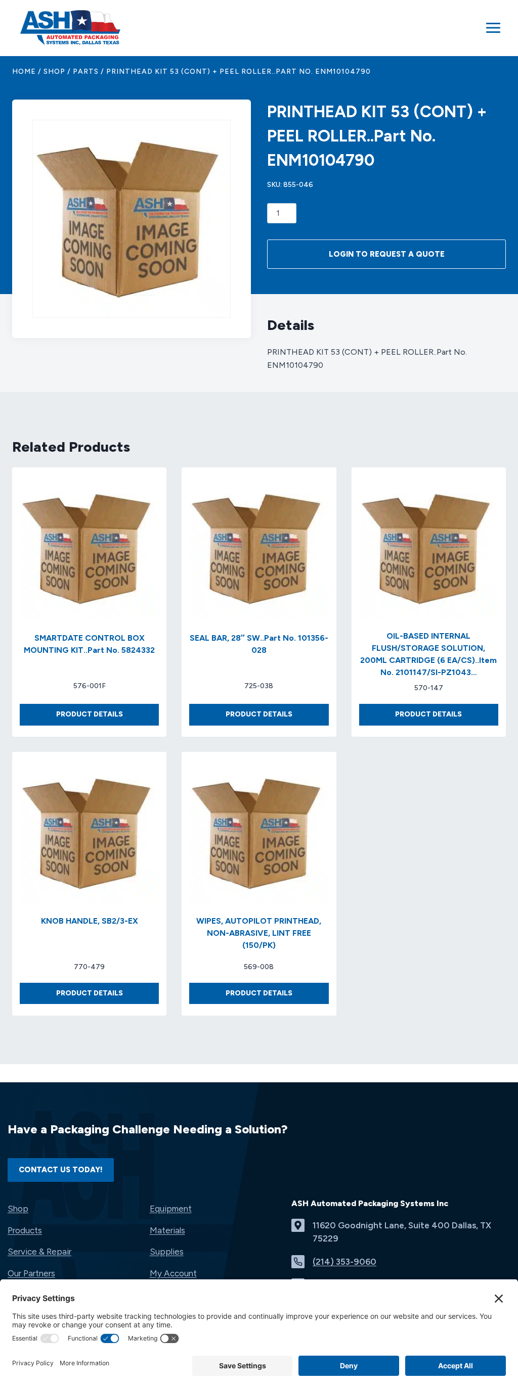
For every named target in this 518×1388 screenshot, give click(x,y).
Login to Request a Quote (387, 254)
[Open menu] (493, 28)
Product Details (107, 717)
